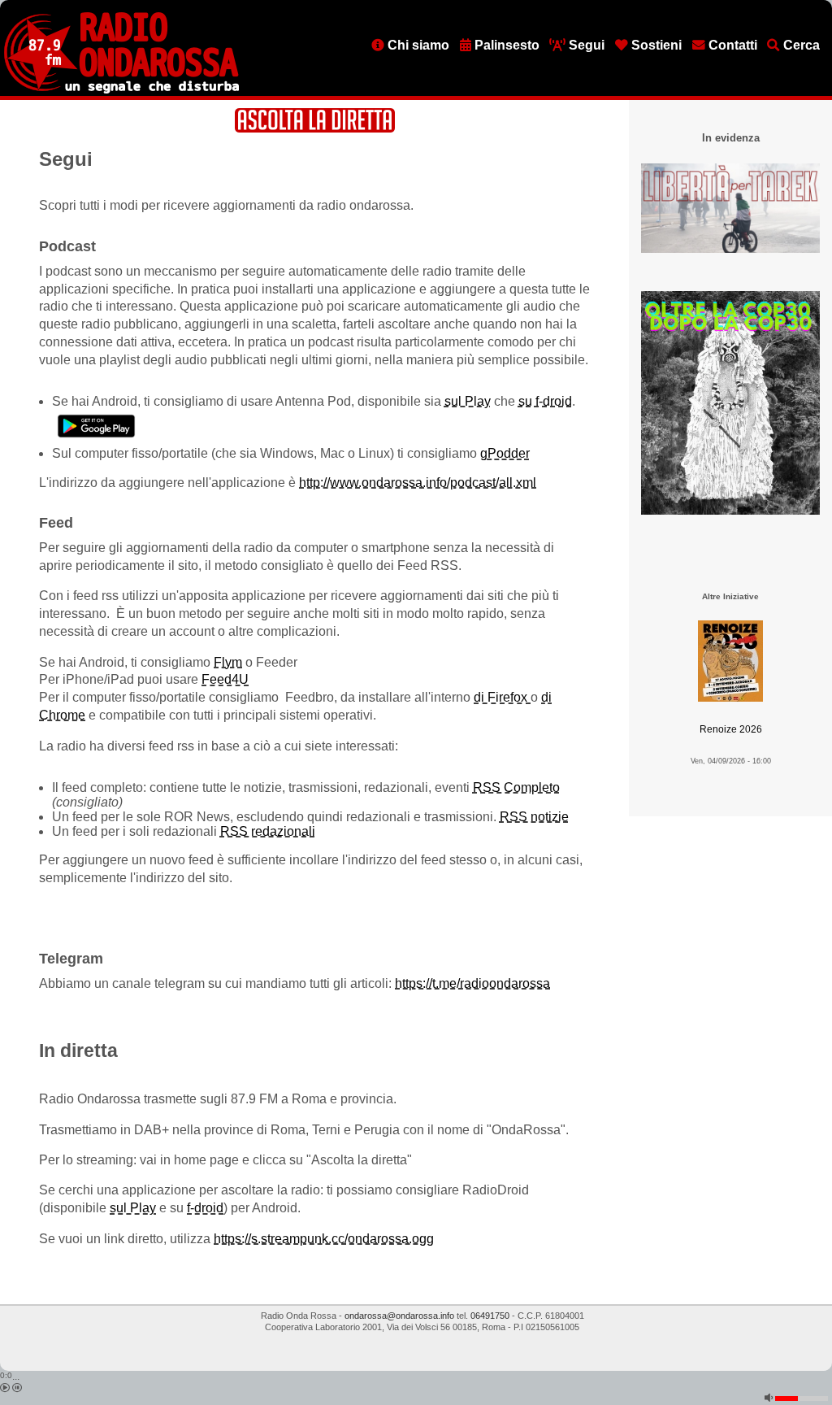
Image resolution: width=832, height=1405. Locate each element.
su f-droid (545, 401)
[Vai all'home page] (121, 90)
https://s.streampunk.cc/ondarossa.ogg (324, 1239)
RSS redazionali (267, 831)
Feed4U (225, 679)
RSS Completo (516, 787)
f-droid (205, 1208)
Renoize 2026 (731, 729)
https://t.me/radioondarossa (472, 983)
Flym (228, 662)
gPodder (505, 453)
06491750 (489, 1315)
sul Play (467, 401)
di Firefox (502, 697)
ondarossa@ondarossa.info (399, 1315)
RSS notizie (534, 817)
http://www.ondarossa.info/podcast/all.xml (417, 482)
